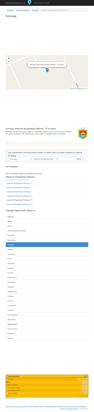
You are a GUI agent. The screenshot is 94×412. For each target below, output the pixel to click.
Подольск (11, 287)
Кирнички (11, 263)
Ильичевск (11, 254)
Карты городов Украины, (70, 408)
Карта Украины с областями (55, 406)
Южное (10, 338)
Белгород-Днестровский (17, 230)
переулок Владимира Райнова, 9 (19, 187)
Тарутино (11, 310)
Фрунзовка (11, 319)
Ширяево (11, 333)
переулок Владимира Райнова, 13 (19, 195)
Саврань (11, 296)
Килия (10, 259)
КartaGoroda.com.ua (82, 88)
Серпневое (12, 305)
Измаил (10, 249)
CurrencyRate (11, 398)
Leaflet (72, 88)
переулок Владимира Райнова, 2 (19, 191)
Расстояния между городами (17, 406)
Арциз (10, 221)
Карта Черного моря (41, 3)
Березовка (11, 240)
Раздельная (12, 291)
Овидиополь (12, 277)
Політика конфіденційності (76, 406)
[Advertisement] (47, 38)
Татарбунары (13, 315)
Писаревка (12, 282)
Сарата (10, 301)
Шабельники (12, 329)
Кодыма (11, 268)
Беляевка (11, 235)
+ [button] (9, 58)
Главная (10, 10)
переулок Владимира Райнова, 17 (19, 183)
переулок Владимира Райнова (59, 131)
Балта (10, 226)
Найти (78, 159)
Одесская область (23, 10)
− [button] (9, 61)
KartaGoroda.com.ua (15, 2)
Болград (35, 10)
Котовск (10, 273)
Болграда (23, 131)
